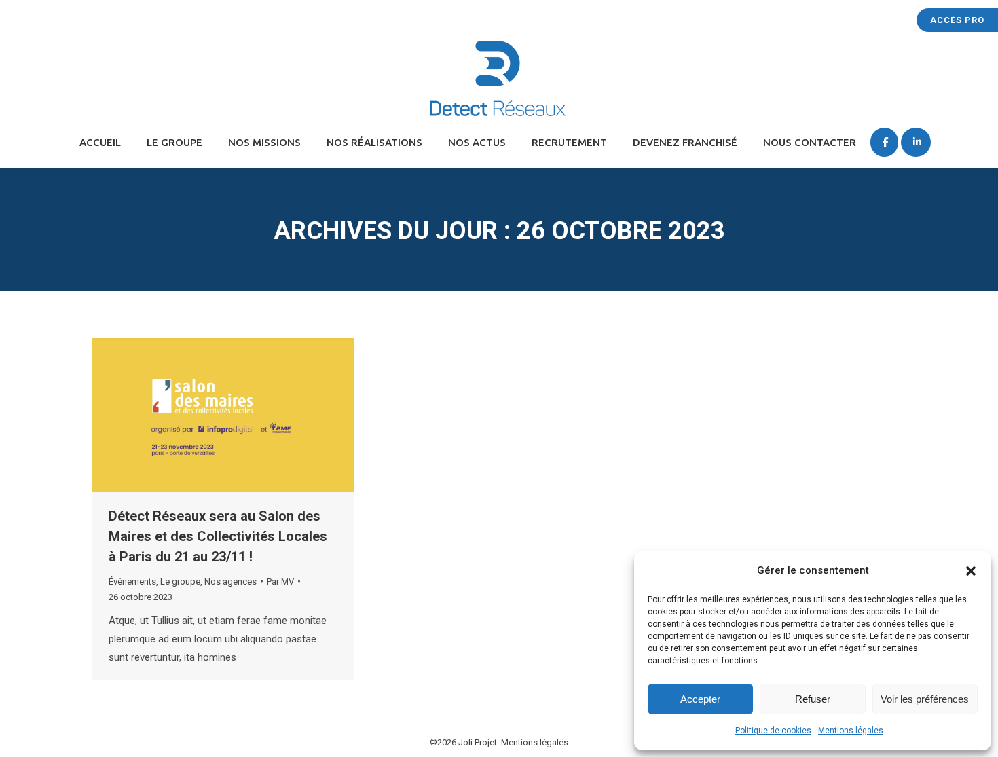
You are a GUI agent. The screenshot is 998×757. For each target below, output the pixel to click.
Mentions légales (850, 730)
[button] (971, 571)
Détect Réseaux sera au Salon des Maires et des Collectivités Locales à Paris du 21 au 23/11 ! (218, 536)
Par (280, 581)
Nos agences (230, 581)
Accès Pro (957, 20)
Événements (132, 581)
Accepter (700, 699)
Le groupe (180, 581)
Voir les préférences (925, 699)
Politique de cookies (773, 730)
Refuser (812, 699)
